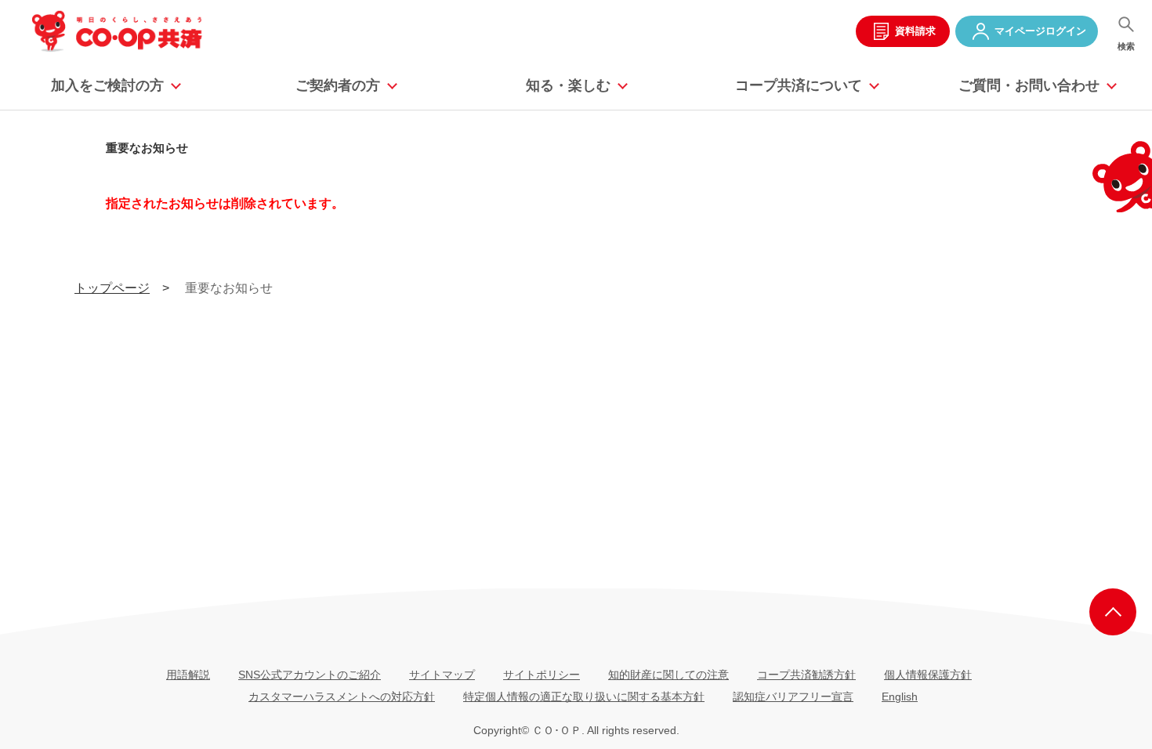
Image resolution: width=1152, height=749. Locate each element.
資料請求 (915, 31)
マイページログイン (1040, 31)
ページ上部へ (1112, 611)
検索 (1126, 46)
